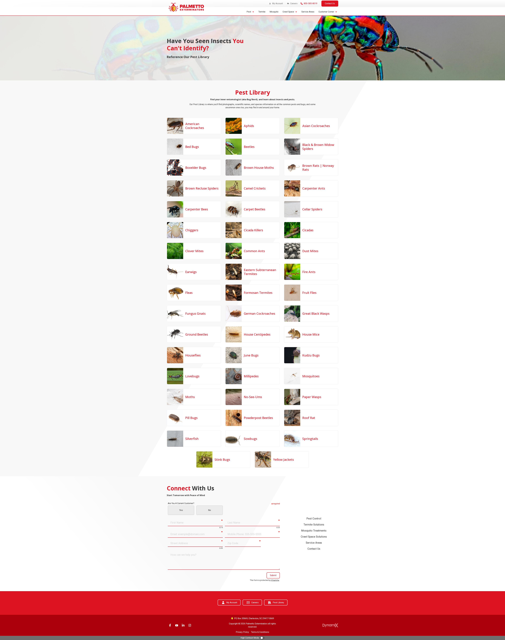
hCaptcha (275, 580)
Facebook (170, 625)
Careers (255, 602)
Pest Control (313, 518)
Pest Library (278, 602)
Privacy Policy (242, 632)
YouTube (176, 625)
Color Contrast (262, 638)
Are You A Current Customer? (181, 503)
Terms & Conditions (260, 632)
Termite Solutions (314, 524)
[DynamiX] (330, 625)
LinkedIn (183, 625)
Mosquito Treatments (313, 530)
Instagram (189, 625)
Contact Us (330, 3)
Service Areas (314, 542)
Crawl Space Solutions (314, 536)
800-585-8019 (310, 3)
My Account (231, 602)
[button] (250, 11)
